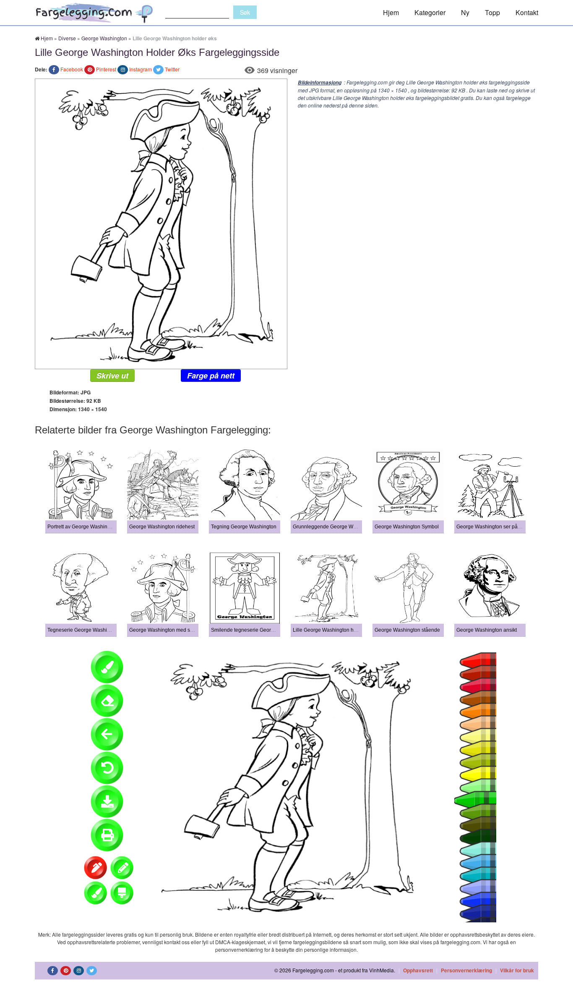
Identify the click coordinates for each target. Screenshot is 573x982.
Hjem (391, 12)
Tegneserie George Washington (83, 630)
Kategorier (429, 12)
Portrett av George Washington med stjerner (97, 527)
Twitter (172, 69)
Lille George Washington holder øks (334, 630)
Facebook (71, 69)
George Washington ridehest (162, 527)
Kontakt (527, 12)
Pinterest (106, 69)
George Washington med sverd (164, 630)
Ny (465, 12)
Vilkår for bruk (517, 970)
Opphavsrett (418, 970)
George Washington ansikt (486, 630)
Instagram (140, 69)
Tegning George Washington (243, 527)
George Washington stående (407, 630)
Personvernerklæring (466, 970)
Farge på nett (210, 375)
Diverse (67, 38)
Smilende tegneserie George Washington (258, 630)
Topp (492, 12)
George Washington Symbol (407, 527)
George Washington (104, 38)
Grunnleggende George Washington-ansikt (342, 527)
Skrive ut (112, 375)
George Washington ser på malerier (497, 527)
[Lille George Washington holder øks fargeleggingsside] (161, 222)
